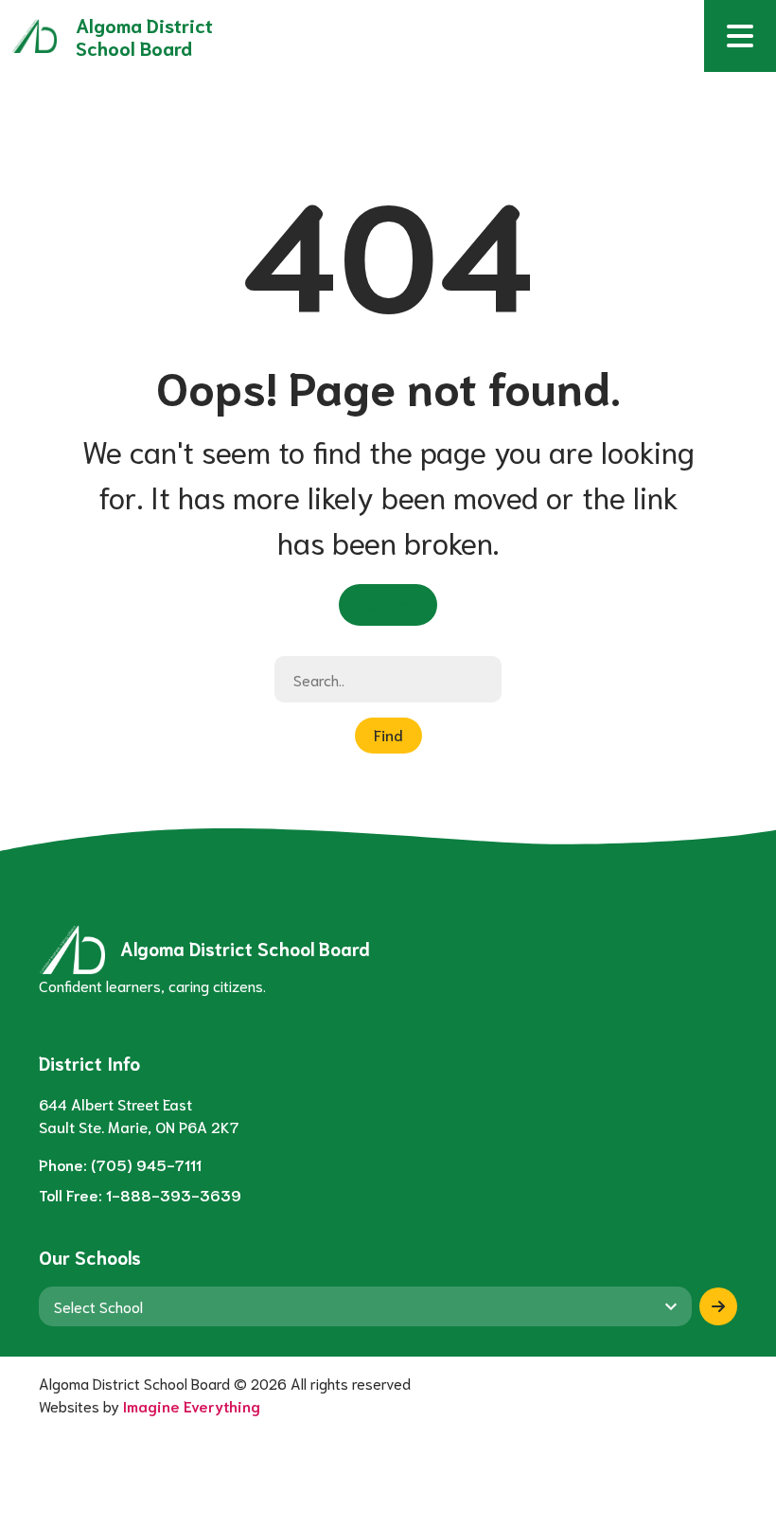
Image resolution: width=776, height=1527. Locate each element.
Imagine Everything (191, 1405)
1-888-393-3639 (173, 1194)
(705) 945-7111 (146, 1164)
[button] (740, 36)
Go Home (388, 603)
